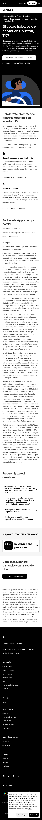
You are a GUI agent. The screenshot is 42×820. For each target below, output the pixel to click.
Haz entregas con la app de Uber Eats (18, 158)
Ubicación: (6, 229)
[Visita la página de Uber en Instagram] (13, 776)
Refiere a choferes (10, 189)
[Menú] (39, 3)
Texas (19, 16)
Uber (4, 3)
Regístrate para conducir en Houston (19, 58)
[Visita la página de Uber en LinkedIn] (3, 776)
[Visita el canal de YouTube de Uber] (8, 776)
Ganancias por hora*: (10, 237)
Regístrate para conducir (14, 576)
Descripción (7, 243)
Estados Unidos (8, 16)
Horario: (5, 233)
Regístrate (32, 3)
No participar (22, 815)
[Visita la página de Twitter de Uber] (18, 776)
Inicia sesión (21, 3)
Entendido (34, 815)
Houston (26, 16)
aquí (30, 809)
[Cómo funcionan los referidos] (3, 184)
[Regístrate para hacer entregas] (3, 153)
